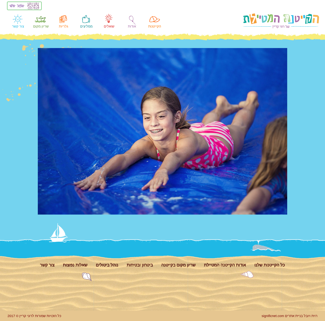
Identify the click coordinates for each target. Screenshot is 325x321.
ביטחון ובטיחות (140, 265)
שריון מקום (41, 26)
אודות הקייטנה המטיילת (225, 265)
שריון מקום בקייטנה (178, 265)
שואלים (109, 26)
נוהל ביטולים (107, 265)
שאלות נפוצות (75, 265)
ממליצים (86, 26)
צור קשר (18, 26)
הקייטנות (154, 26)
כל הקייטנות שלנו (269, 265)
